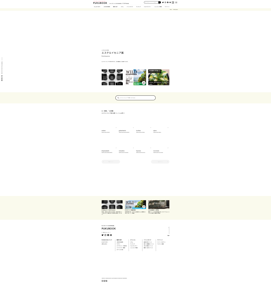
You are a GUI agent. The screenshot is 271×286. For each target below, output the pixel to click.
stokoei (106, 131)
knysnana (140, 151)
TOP (168, 235)
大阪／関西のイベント (148, 245)
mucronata (158, 151)
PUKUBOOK (100, 3)
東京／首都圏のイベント (149, 244)
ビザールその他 (120, 249)
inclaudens (123, 151)
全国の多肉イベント (148, 242)
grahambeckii (124, 131)
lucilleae (140, 131)
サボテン (118, 244)
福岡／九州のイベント (148, 247)
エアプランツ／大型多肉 (122, 245)
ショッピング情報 (158, 6)
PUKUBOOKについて (107, 240)
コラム (122, 6)
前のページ (111, 161)
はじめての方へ (97, 6)
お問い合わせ (104, 244)
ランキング (138, 6)
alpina (157, 131)
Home (171, 9)
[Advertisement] (135, 180)
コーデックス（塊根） (121, 247)
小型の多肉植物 (120, 242)
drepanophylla (107, 151)
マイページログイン (161, 242)
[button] (160, 2)
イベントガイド (130, 6)
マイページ (167, 6)
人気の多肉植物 (107, 6)
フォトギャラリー (147, 6)
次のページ (160, 161)
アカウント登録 (160, 244)
